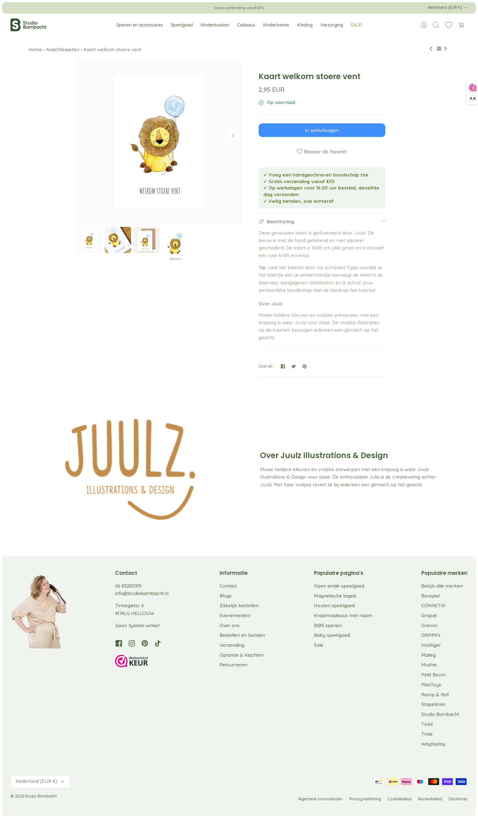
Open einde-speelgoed (339, 586)
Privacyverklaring (365, 798)
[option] (159, 142)
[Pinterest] (144, 643)
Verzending (232, 645)
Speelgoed (182, 25)
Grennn (429, 625)
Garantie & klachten (242, 655)
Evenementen (235, 615)
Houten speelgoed (334, 605)
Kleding (305, 25)
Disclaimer (458, 798)
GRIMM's (430, 635)
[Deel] (282, 366)
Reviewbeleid (430, 798)
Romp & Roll (435, 694)
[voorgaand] (152, 8)
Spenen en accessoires (139, 25)
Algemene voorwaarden (320, 798)
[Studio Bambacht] (28, 25)
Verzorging (331, 25)
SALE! (356, 25)
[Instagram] (131, 643)
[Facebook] (118, 643)
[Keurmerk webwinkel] (142, 662)
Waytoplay (433, 744)
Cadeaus (246, 25)
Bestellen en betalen (242, 635)
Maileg (428, 655)
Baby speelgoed (332, 635)
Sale (318, 645)
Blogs (226, 596)
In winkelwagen (322, 130)
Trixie (427, 734)
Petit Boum (433, 674)
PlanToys (431, 684)
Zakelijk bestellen (239, 605)
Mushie (429, 665)
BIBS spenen (328, 625)
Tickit (427, 724)
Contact (228, 586)
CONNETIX (433, 605)
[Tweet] (293, 366)
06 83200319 (128, 586)
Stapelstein (433, 704)
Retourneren (234, 665)
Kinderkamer (276, 25)
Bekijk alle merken (442, 586)
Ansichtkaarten (62, 49)
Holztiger (431, 645)
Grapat (429, 615)
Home (35, 49)
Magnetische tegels (335, 596)
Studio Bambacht (440, 714)
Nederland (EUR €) (445, 7)
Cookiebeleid (399, 798)
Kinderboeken (215, 25)
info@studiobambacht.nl (141, 593)
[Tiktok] (157, 643)
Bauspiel (430, 596)
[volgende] (326, 8)
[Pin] (304, 366)
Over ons (230, 625)
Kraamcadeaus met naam (343, 615)
